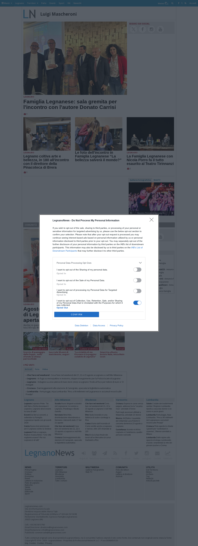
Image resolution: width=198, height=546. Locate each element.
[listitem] (99, 262)
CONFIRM (76, 314)
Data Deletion (81, 325)
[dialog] (99, 273)
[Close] (152, 221)
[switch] (137, 269)
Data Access (99, 325)
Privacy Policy (116, 325)
